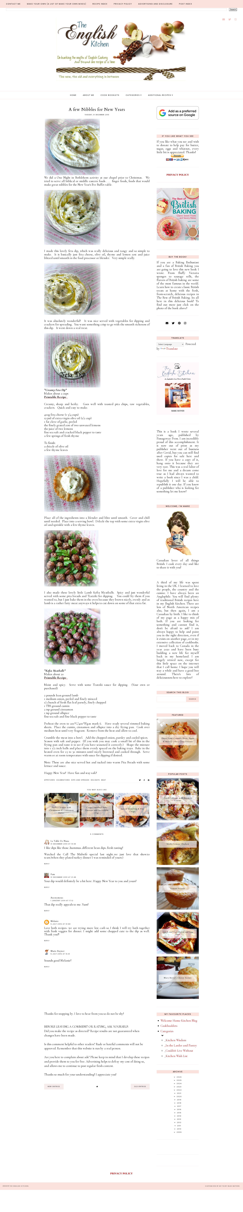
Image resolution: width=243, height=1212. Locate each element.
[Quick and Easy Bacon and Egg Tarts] (178, 953)
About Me (88, 95)
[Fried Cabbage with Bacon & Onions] (178, 819)
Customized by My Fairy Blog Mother (222, 1186)
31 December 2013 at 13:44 (63, 844)
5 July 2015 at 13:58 (61, 924)
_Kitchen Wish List (175, 1056)
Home (73, 95)
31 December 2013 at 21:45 (63, 877)
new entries (54, 1086)
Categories (133, 95)
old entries (140, 1086)
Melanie (55, 921)
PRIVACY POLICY (177, 174)
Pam (53, 874)
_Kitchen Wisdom (175, 1040)
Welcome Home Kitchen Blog (179, 1020)
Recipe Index (100, 4)
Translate (172, 348)
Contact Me (13, 4)
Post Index (185, 4)
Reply (47, 864)
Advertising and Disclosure (155, 4)
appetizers (49, 780)
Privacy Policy (123, 4)
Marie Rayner (58, 951)
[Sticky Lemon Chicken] (178, 864)
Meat (103, 780)
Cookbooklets (169, 1026)
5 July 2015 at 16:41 (60, 954)
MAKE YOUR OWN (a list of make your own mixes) (56, 4)
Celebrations (63, 780)
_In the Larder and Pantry (180, 1045)
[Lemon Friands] (178, 908)
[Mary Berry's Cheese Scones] (178, 998)
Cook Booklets (110, 95)
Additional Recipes (159, 95)
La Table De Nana (60, 841)
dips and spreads (80, 780)
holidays (95, 780)
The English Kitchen (19, 1186)
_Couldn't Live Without (178, 1050)
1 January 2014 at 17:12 (62, 901)
